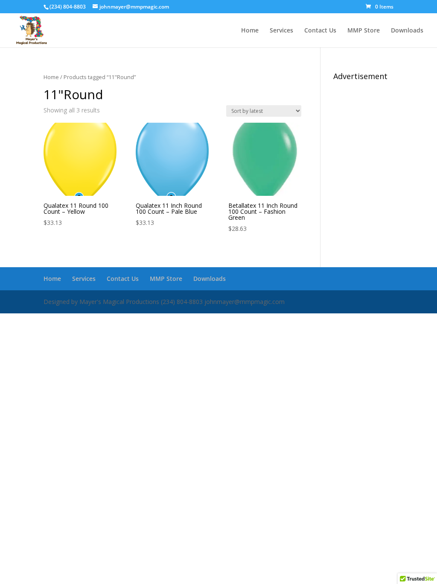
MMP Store (363, 30)
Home (250, 30)
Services (281, 30)
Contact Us (320, 30)
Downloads (407, 30)
